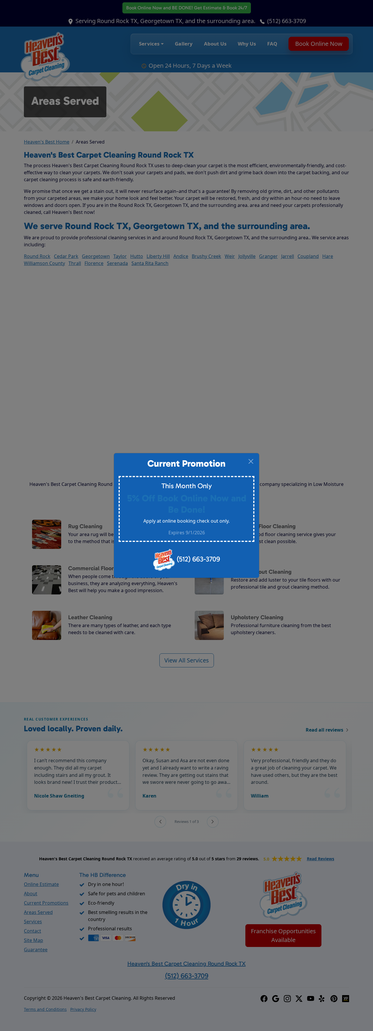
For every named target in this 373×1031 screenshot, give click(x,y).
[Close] (250, 461)
